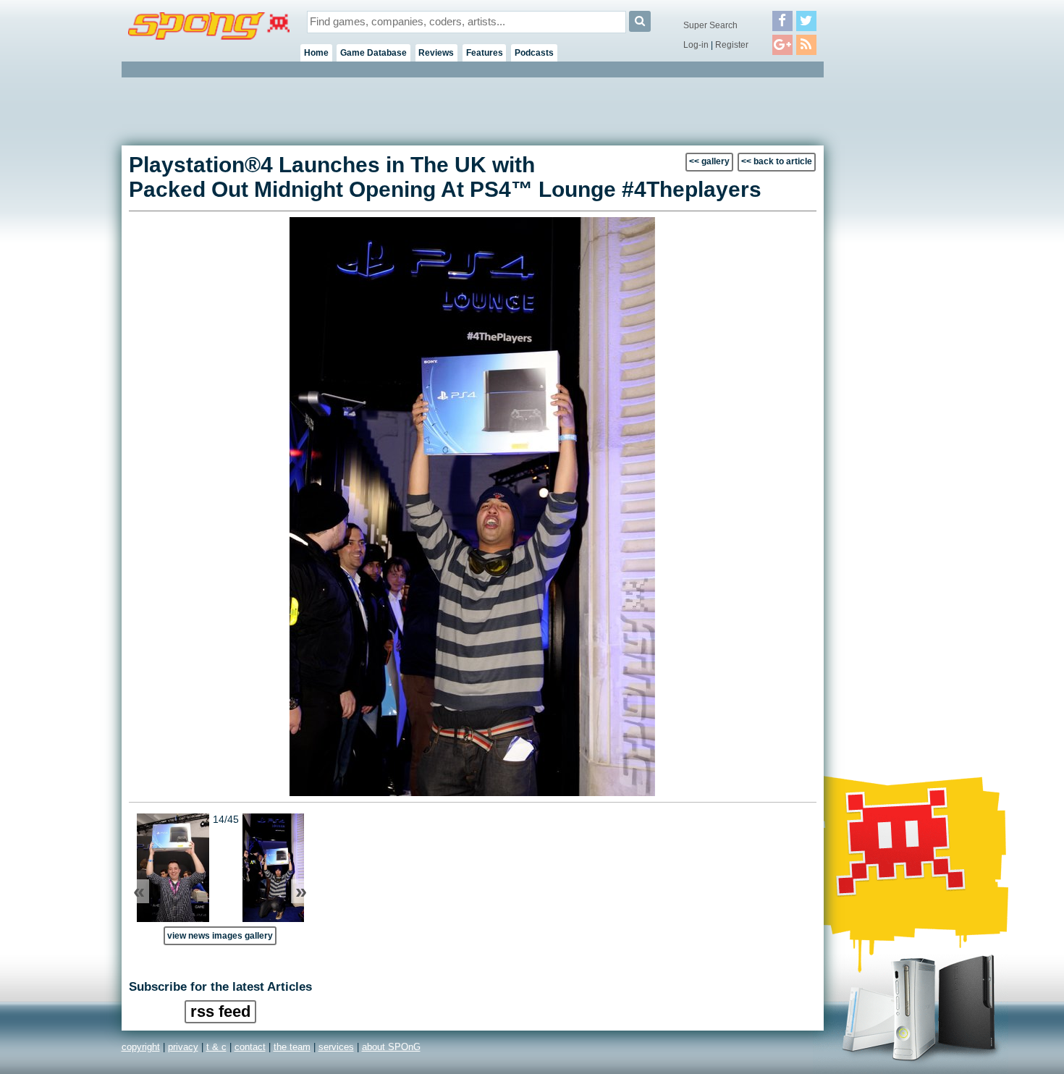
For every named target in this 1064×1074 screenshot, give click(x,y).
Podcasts (534, 53)
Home (316, 53)
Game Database (373, 53)
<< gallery (709, 161)
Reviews (436, 53)
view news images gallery (220, 935)
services (336, 1046)
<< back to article (776, 161)
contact (250, 1046)
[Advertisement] (889, 297)
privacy (183, 1046)
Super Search (710, 25)
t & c (216, 1046)
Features (484, 53)
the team (292, 1046)
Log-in (696, 45)
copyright (141, 1046)
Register (731, 45)
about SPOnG (391, 1046)
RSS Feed (220, 1011)
